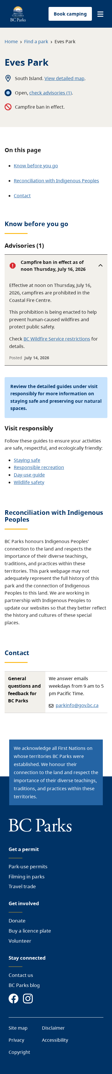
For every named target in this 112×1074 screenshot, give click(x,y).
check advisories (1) (50, 93)
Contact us (21, 975)
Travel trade (22, 886)
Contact (22, 195)
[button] (100, 14)
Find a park (36, 41)
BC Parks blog (24, 985)
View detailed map (64, 78)
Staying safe (27, 460)
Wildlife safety (29, 482)
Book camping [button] (70, 14)
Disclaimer (53, 1028)
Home (11, 41)
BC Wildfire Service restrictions (57, 339)
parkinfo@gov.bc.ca (77, 705)
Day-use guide (29, 475)
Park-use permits (28, 866)
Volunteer (20, 940)
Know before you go (36, 165)
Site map (18, 1028)
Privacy (16, 1040)
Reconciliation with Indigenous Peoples (56, 180)
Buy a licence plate (30, 930)
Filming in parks (27, 876)
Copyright (19, 1052)
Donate (17, 920)
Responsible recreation (39, 467)
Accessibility (55, 1040)
